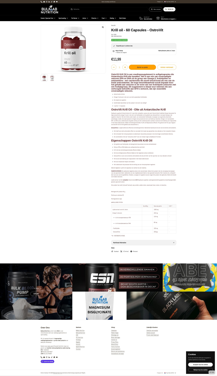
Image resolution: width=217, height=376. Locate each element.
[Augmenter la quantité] (125, 67)
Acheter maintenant (167, 67)
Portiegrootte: (114, 199)
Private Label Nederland (152, 335)
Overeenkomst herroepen (117, 353)
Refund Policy (114, 344)
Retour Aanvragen (115, 337)
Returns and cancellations (118, 351)
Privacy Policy (114, 342)
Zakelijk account (150, 333)
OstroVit (78, 344)
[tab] (121, 52)
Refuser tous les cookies (201, 370)
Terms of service (115, 346)
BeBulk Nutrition (80, 330)
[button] (166, 18)
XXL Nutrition (79, 337)
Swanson (78, 349)
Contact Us (114, 340)
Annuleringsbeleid (115, 349)
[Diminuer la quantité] (113, 67)
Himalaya (78, 340)
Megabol (78, 342)
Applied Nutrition (80, 346)
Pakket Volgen (114, 333)
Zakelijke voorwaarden (152, 330)
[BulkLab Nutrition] (50, 9)
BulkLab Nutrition (80, 333)
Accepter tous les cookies (200, 365)
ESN (77, 335)
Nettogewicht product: (117, 191)
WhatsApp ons (114, 335)
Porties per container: (116, 195)
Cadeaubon (114, 330)
